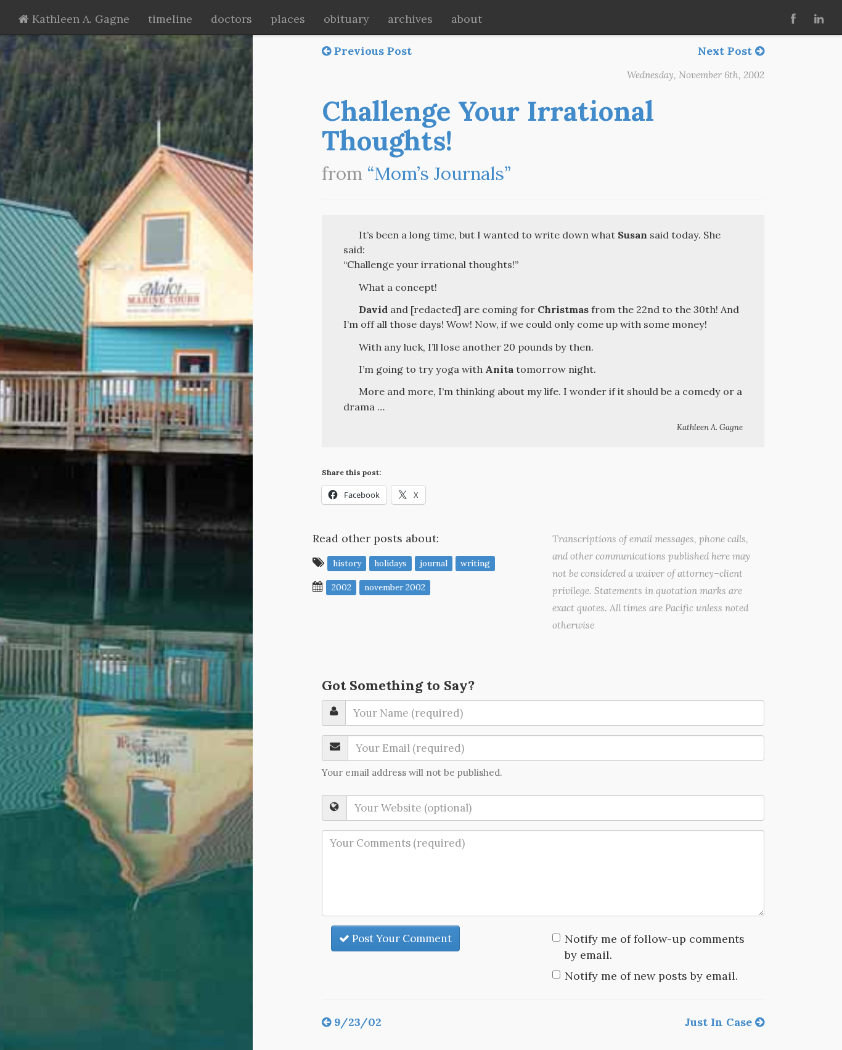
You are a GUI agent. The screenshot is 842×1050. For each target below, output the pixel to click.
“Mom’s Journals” (439, 173)
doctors (231, 19)
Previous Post (371, 51)
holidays (390, 563)
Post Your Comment (400, 938)
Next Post (726, 51)
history (347, 563)
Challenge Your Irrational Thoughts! (488, 126)
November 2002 (394, 587)
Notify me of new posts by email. (651, 976)
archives (410, 19)
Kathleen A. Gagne (79, 19)
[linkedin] (819, 17)
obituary (346, 19)
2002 (341, 587)
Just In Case (720, 1022)
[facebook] (793, 17)
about (466, 19)
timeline (170, 19)
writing (475, 563)
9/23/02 (356, 1022)
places (288, 19)
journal (434, 563)
